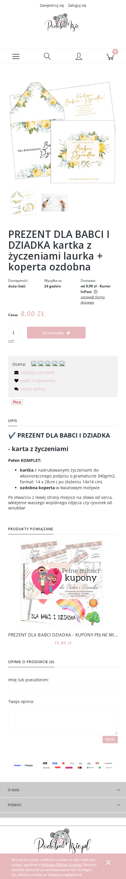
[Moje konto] (79, 57)
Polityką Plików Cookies (61, 864)
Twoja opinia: (21, 701)
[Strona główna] (63, 24)
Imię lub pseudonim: (28, 679)
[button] (16, 56)
